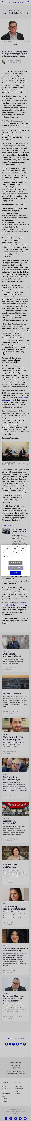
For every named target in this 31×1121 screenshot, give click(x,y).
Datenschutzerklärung (9, 557)
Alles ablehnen (15, 563)
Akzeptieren (15, 572)
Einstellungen (15, 568)
